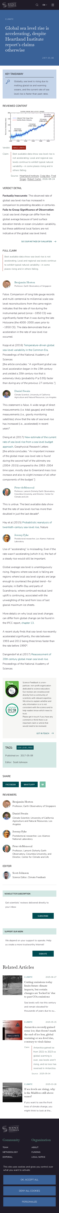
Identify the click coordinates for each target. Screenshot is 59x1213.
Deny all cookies (29, 1190)
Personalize (29, 1201)
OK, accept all (29, 1179)
